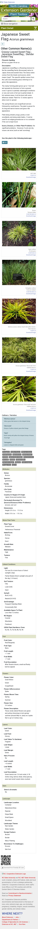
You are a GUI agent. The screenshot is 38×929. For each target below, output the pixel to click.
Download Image (31, 177)
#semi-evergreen (27, 462)
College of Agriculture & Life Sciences (15, 922)
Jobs (17, 917)
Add (5, 142)
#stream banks (20, 459)
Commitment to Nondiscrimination (19, 893)
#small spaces (7, 454)
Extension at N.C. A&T (9, 924)
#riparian (17, 462)
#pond (14, 465)
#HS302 (5, 457)
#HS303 (12, 459)
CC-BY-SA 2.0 (32, 253)
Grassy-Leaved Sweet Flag (15, 51)
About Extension (7, 917)
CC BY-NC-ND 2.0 (31, 214)
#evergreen (6, 452)
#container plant (28, 457)
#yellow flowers (15, 452)
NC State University (8, 878)
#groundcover (17, 454)
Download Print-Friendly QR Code (13, 867)
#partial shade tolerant (15, 457)
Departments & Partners (10, 920)
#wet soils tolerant (8, 462)
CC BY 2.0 (33, 175)
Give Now (22, 924)
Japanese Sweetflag (12, 54)
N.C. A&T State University (26, 878)
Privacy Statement (14, 896)
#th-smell (5, 459)
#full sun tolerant (26, 452)
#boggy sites (6, 465)
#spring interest (27, 454)
